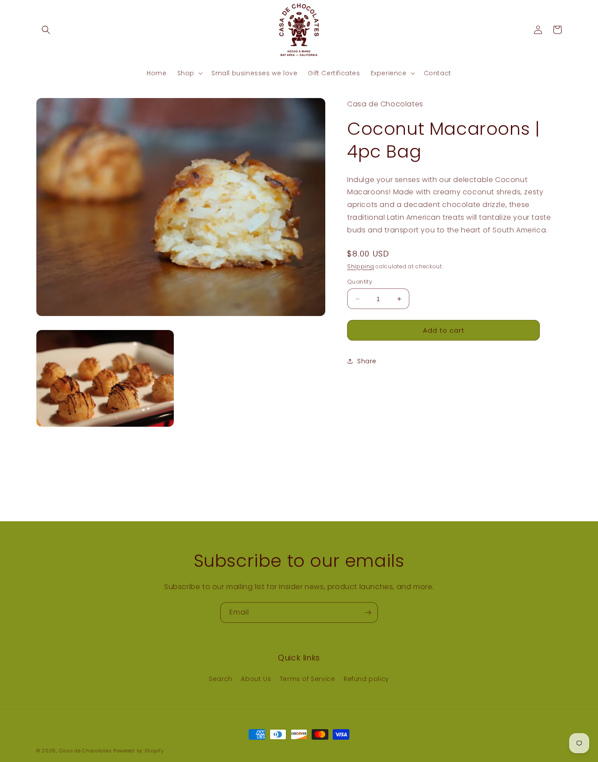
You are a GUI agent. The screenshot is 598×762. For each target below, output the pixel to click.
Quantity (359, 281)
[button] (46, 29)
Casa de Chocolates (85, 750)
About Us (256, 679)
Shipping (360, 266)
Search (220, 679)
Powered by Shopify (138, 750)
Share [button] (366, 361)
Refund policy (366, 679)
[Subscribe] (367, 612)
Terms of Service (307, 679)
